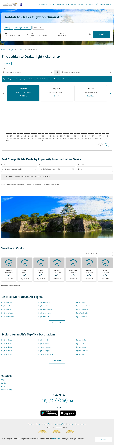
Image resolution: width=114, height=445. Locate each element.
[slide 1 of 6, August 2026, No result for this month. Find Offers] (23, 93)
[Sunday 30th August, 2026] (35, 133)
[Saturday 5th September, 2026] (57, 133)
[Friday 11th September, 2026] (78, 133)
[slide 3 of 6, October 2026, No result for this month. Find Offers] (91, 93)
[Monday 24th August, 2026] (14, 133)
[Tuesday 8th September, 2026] (67, 133)
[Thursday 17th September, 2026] (100, 133)
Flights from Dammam (45, 309)
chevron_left (3, 93)
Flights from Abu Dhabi (83, 306)
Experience (82, 4)
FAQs (3, 380)
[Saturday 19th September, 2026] (107, 133)
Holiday (73, 4)
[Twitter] (64, 400)
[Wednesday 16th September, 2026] (96, 133)
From (6, 33)
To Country (31, 424)
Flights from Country (80, 424)
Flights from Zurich (7, 302)
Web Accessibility (6, 389)
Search (101, 34)
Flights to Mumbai (81, 347)
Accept (103, 439)
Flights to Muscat (6, 340)
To (32, 33)
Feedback (4, 383)
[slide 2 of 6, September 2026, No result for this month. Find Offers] (57, 93)
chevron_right (110, 93)
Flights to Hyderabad (44, 347)
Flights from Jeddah (7, 313)
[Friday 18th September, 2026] (103, 133)
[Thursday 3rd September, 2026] (50, 133)
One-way (7, 28)
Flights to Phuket (6, 354)
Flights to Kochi (80, 344)
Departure (61, 33)
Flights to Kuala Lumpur (45, 354)
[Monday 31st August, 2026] (39, 133)
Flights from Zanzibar (45, 302)
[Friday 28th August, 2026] (28, 133)
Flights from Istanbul (82, 309)
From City (70, 424)
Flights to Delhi (43, 340)
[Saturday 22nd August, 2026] (7, 133)
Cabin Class (80, 164)
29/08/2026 (62, 35)
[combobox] (15, 35)
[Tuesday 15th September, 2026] (92, 133)
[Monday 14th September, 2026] (89, 133)
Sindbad (91, 4)
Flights (11, 50)
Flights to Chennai (6, 347)
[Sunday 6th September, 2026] (60, 133)
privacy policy (56, 439)
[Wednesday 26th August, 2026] (21, 133)
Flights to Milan (80, 354)
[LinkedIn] (58, 400)
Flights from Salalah (7, 317)
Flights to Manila (43, 344)
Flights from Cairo (6, 309)
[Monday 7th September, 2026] (64, 133)
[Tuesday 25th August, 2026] (18, 133)
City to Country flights (59, 424)
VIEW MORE (57, 323)
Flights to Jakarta (6, 344)
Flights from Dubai (81, 317)
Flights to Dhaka (81, 340)
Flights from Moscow (44, 313)
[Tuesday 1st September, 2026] (43, 133)
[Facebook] (44, 400)
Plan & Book (43, 4)
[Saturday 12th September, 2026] (82, 133)
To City (38, 424)
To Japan (20, 50)
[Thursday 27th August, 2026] (25, 133)
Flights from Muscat (82, 302)
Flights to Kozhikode (82, 351)
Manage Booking (63, 4)
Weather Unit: (90, 254)
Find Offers (23, 96)
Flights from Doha (43, 317)
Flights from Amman (7, 306)
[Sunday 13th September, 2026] (85, 133)
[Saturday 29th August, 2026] (32, 133)
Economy (5, 63)
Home (3, 50)
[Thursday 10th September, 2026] (75, 133)
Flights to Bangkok (44, 351)
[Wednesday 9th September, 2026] (71, 133)
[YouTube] (71, 400)
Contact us (4, 386)
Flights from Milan (44, 306)
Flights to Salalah (6, 351)
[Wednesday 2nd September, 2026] (46, 133)
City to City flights (47, 424)
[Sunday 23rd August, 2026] (10, 133)
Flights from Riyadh (82, 313)
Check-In (52, 4)
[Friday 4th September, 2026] (53, 133)
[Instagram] (51, 400)
